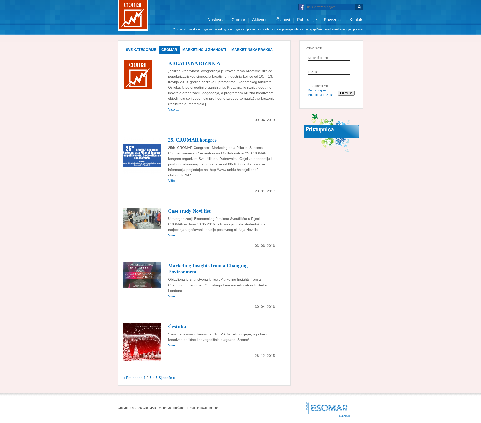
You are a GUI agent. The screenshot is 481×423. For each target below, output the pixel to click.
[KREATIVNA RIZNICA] (138, 75)
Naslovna (216, 20)
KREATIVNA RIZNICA (194, 63)
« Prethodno (133, 378)
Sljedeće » (167, 378)
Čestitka (177, 326)
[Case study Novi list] (142, 218)
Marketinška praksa (252, 50)
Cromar (238, 20)
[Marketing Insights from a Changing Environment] (142, 275)
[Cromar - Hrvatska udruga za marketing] (133, 15)
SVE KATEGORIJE (141, 50)
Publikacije (307, 20)
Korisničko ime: (318, 58)
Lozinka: (313, 72)
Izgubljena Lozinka (321, 95)
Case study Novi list (189, 211)
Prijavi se (346, 93)
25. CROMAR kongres (192, 140)
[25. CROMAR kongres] (142, 155)
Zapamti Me (320, 86)
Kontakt (356, 20)
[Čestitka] (142, 342)
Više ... (173, 109)
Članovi (283, 20)
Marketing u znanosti (204, 50)
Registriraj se (317, 90)
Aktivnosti (260, 20)
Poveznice (333, 20)
